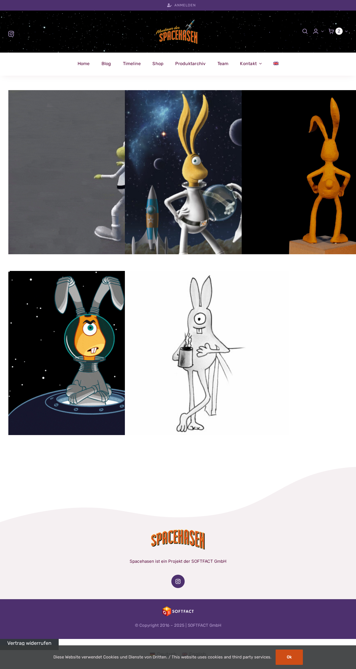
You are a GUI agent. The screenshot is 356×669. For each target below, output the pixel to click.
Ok (289, 657)
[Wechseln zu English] (275, 63)
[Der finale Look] (207, 172)
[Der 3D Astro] (90, 172)
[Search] (305, 31)
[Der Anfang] (207, 353)
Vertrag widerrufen (29, 643)
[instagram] (11, 34)
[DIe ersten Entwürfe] (90, 353)
